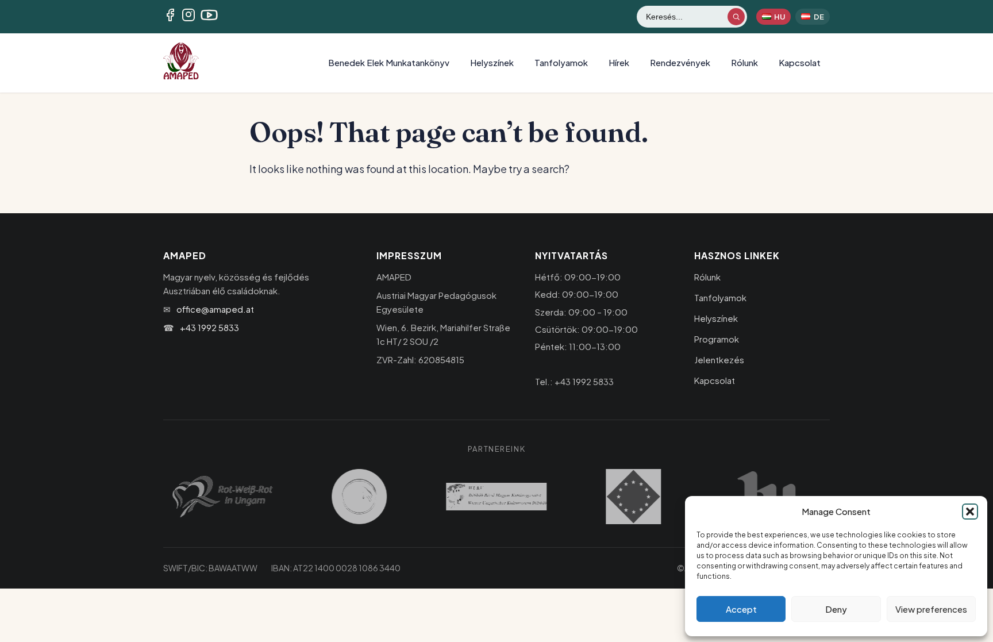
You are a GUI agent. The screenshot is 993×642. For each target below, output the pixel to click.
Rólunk (744, 62)
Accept (741, 608)
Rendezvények (680, 62)
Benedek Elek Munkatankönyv (388, 62)
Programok (716, 338)
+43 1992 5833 (209, 327)
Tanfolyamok (561, 62)
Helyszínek (492, 62)
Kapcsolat (800, 62)
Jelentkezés (719, 359)
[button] (970, 511)
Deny (836, 608)
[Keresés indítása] (736, 16)
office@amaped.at (215, 308)
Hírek (619, 62)
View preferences (931, 608)
